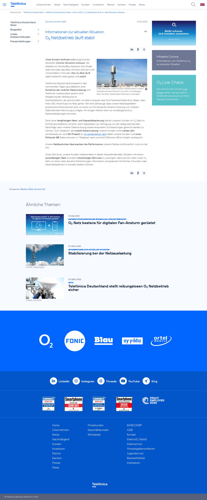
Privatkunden (96, 425)
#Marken (24, 189)
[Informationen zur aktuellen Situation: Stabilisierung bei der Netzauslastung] (102, 256)
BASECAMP (134, 425)
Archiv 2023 (78, 12)
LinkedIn (64, 381)
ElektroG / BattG (137, 439)
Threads (111, 381)
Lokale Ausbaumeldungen (20, 35)
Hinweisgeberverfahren (141, 448)
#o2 (43, 189)
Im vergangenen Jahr (95, 134)
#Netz (30, 189)
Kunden (86, 4)
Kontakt (131, 434)
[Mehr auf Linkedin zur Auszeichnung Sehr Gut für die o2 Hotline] (99, 404)
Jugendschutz (135, 453)
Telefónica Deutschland (33, 12)
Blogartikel (16, 29)
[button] (132, 49)
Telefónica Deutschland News (58, 12)
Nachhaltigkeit (70, 4)
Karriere (122, 4)
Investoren (98, 4)
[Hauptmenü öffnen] (4, 4)
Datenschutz (134, 444)
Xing (154, 381)
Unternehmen (43, 4)
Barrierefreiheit (136, 458)
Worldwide (94, 434)
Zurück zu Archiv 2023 (55, 21)
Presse (132, 4)
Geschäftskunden (98, 430)
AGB (130, 430)
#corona (37, 189)
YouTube (134, 381)
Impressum (133, 462)
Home (56, 425)
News (142, 4)
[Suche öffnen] (193, 4)
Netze (57, 4)
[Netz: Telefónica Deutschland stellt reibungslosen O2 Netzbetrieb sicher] (102, 289)
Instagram (87, 381)
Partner (111, 4)
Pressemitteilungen (20, 41)
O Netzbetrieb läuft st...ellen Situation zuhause (104, 12)
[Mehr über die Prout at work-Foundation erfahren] (153, 404)
